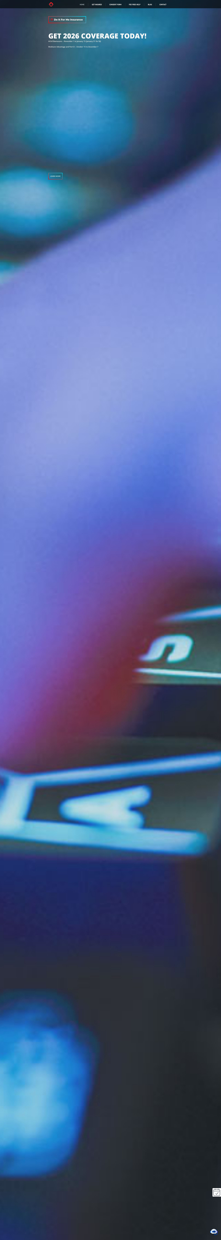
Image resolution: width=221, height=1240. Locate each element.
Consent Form (115, 4)
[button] (214, 1232)
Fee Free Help (134, 4)
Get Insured (97, 4)
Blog (150, 4)
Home (82, 4)
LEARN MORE (55, 176)
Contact (162, 4)
